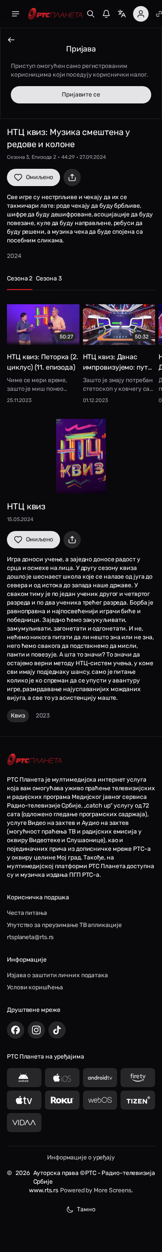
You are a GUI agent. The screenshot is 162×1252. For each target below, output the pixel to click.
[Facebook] (15, 1030)
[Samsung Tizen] (138, 1100)
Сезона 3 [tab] (48, 278)
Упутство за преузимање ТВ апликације (64, 925)
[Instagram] (36, 1030)
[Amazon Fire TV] (138, 1077)
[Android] (24, 1077)
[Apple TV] (24, 1100)
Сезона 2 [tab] (19, 278)
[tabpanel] (81, 351)
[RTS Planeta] (55, 14)
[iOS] (62, 1077)
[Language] (122, 14)
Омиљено (39, 177)
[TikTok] (57, 1030)
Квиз (18, 715)
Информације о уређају (81, 1157)
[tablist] (81, 282)
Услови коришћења (35, 987)
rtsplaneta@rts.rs (30, 937)
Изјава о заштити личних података (57, 975)
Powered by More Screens (95, 1190)
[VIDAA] (24, 1122)
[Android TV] (100, 1077)
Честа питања (27, 913)
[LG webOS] (100, 1100)
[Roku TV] (62, 1100)
